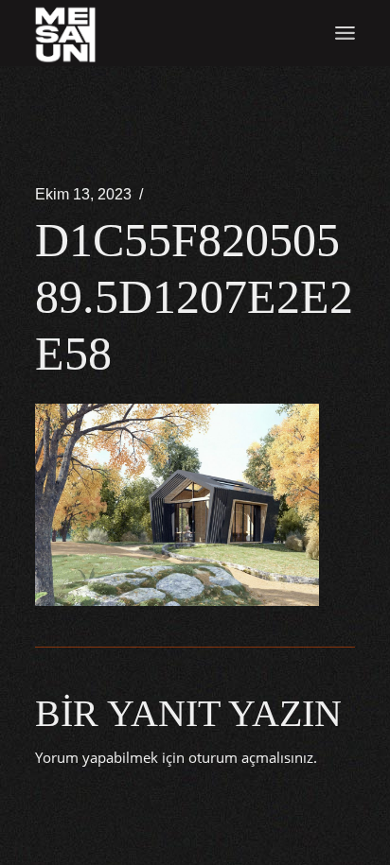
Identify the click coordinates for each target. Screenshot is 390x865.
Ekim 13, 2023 (83, 194)
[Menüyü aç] (345, 33)
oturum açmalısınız (250, 757)
